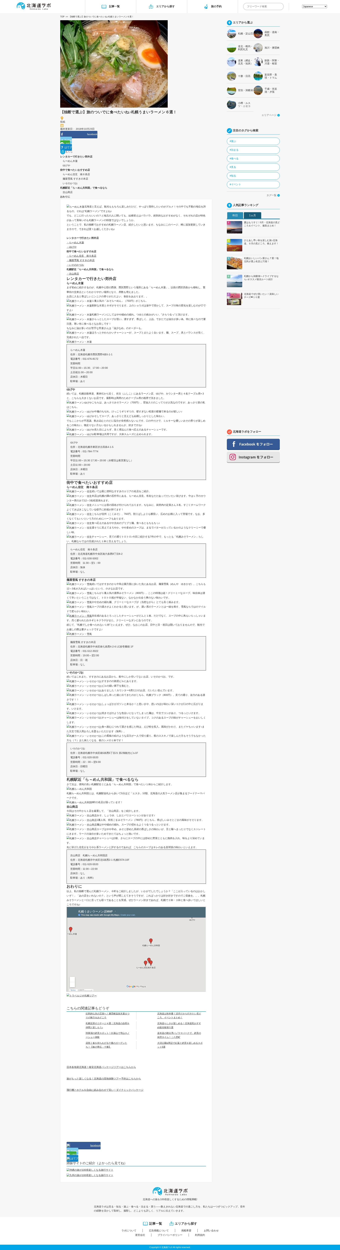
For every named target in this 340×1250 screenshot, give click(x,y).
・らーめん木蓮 (75, 242)
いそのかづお (69, 183)
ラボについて (128, 1230)
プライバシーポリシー (170, 1235)
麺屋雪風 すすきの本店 (74, 178)
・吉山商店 (73, 273)
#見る (233, 167)
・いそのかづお (75, 264)
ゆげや (65, 165)
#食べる (234, 158)
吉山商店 (66, 192)
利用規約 (200, 1235)
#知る (233, 175)
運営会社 (140, 1235)
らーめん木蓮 (69, 161)
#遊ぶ (233, 141)
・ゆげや (71, 247)
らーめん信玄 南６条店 (75, 174)
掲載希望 (186, 1230)
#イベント (235, 184)
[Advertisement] (93, 1114)
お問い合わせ (211, 1230)
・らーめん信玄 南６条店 (81, 255)
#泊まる (234, 149)
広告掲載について (159, 1230)
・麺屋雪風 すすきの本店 (81, 260)
